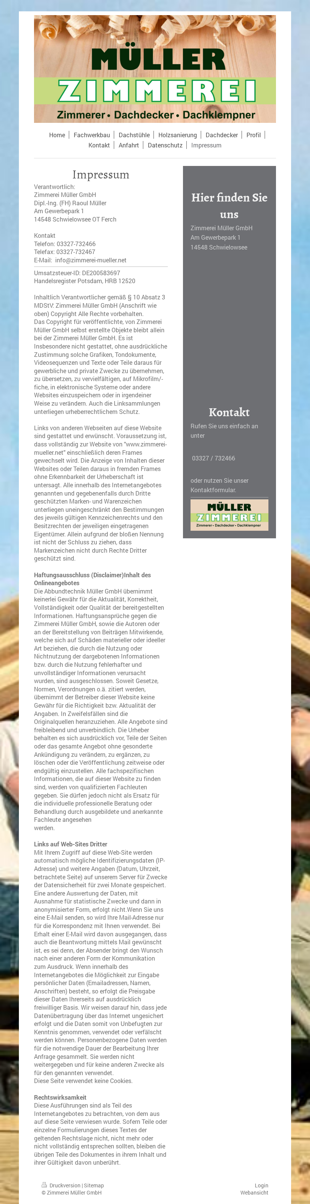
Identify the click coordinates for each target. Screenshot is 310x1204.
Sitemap (94, 1185)
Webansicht (254, 1192)
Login (261, 1185)
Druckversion (65, 1185)
